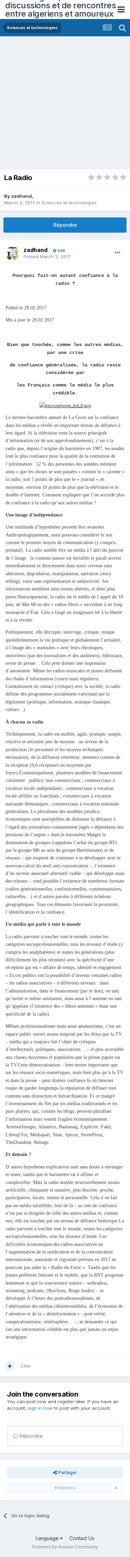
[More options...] (117, 253)
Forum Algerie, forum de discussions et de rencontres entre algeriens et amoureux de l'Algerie (60, 9)
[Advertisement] (65, 104)
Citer (25, 1366)
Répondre (65, 225)
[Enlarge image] (65, 405)
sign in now (40, 1408)
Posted (47, 256)
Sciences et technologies (69, 202)
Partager (67, 1472)
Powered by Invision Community (65, 1546)
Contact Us (81, 1538)
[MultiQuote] (10, 1366)
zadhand (21, 196)
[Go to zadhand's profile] (12, 253)
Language (48, 1538)
